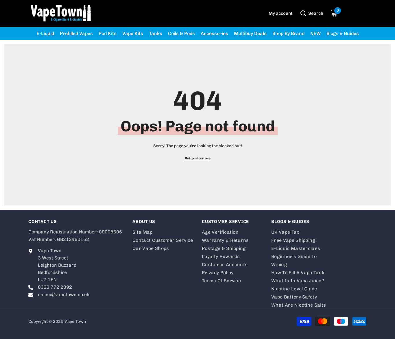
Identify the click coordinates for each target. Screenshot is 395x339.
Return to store (198, 158)
